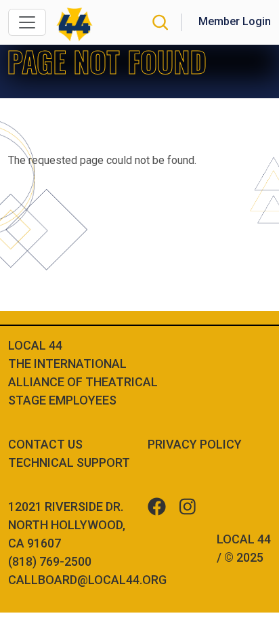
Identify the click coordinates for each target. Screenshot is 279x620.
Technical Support (69, 462)
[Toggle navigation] (27, 22)
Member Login (234, 21)
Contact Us (45, 444)
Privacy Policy (195, 444)
